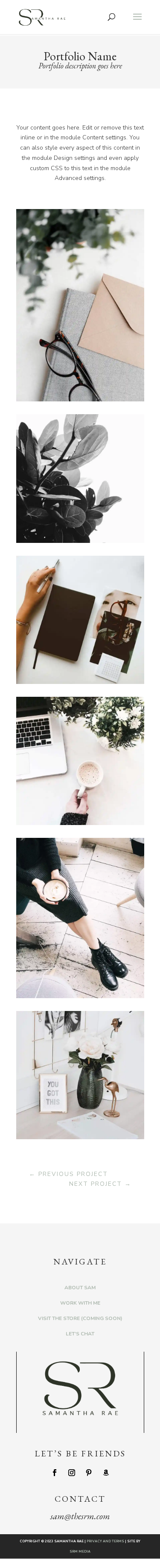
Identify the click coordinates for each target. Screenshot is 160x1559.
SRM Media (80, 1551)
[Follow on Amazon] (106, 1472)
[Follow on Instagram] (72, 1472)
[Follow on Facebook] (54, 1472)
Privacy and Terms (105, 1541)
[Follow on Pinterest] (89, 1472)
